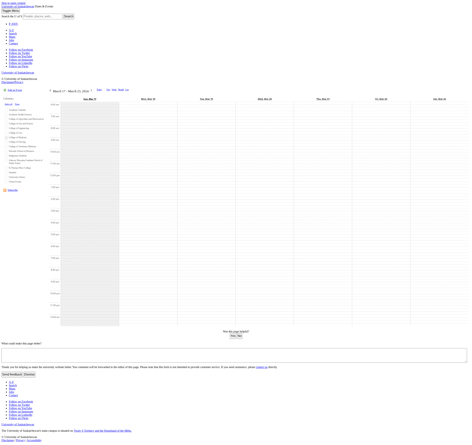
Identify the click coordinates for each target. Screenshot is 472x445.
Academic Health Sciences (20, 114)
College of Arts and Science (21, 123)
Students (12, 172)
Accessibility (34, 440)
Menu (10, 10)
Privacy (19, 82)
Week (114, 90)
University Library (17, 177)
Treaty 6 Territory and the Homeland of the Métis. (103, 430)
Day (108, 90)
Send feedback (12, 374)
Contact (13, 43)
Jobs (11, 40)
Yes (232, 335)
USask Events (15, 181)
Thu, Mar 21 (323, 99)
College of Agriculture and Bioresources (26, 119)
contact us (262, 367)
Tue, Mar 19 (206, 99)
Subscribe (13, 190)
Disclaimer (7, 82)
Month (121, 90)
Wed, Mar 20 (265, 99)
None (17, 104)
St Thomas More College (20, 168)
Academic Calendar (17, 110)
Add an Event (15, 90)
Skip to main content (13, 3)
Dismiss (29, 374)
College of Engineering (19, 128)
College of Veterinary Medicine (22, 146)
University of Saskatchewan (17, 6)
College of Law (15, 133)
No (240, 335)
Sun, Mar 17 (90, 99)
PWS (13, 23)
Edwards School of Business (21, 151)
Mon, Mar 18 (148, 99)
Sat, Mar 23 (439, 99)
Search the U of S (11, 16)
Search (68, 16)
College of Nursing (17, 142)
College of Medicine (18, 137)
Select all (8, 104)
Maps (12, 36)
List (127, 90)
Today (99, 90)
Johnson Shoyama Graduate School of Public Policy (25, 162)
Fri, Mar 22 (381, 99)
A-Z (11, 30)
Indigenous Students (18, 155)
